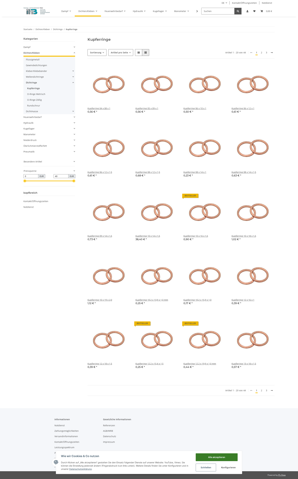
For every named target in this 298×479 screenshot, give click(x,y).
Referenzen (109, 425)
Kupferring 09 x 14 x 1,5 (100, 235)
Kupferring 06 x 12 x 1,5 (100, 172)
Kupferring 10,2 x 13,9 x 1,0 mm (151, 299)
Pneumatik (28, 151)
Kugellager (29, 128)
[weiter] (272, 52)
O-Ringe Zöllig (34, 99)
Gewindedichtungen (36, 65)
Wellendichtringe (35, 76)
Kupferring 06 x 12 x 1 (243, 108)
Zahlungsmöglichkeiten (66, 430)
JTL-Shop (282, 475)
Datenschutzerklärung (80, 469)
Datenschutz (109, 436)
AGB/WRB (108, 430)
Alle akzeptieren (216, 457)
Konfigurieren (228, 467)
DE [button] (223, 2)
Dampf (26, 47)
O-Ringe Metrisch (36, 94)
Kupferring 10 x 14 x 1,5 (147, 235)
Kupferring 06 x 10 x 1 (194, 108)
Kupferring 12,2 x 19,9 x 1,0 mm (199, 363)
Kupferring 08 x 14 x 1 (194, 172)
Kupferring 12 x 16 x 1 (243, 299)
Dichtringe (31, 82)
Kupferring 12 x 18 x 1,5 (100, 363)
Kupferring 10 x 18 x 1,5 (244, 235)
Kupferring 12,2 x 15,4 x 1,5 (149, 363)
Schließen (206, 467)
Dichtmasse (32, 111)
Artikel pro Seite (119, 52)
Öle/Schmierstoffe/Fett (35, 145)
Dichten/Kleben (31, 52)
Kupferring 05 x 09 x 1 (146, 108)
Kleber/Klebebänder (36, 71)
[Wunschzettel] (254, 11)
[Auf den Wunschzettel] (125, 68)
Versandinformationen (66, 436)
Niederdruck (29, 140)
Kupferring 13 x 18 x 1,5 (244, 363)
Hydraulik (28, 122)
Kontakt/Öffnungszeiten (244, 2)
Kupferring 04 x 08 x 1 (99, 108)
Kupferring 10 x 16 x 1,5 (195, 235)
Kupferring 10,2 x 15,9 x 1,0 (197, 299)
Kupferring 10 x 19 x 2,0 (100, 299)
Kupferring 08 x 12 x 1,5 (147, 172)
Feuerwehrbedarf (32, 117)
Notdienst (267, 2)
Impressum (109, 441)
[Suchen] (238, 11)
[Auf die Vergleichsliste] (117, 68)
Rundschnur (33, 105)
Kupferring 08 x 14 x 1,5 (244, 172)
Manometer (29, 134)
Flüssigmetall (33, 59)
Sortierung (95, 52)
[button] (247, 11)
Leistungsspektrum (64, 447)
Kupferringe (33, 88)
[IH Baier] (36, 11)
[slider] (24, 181)
